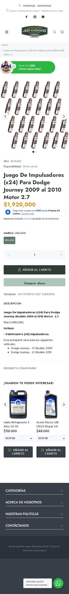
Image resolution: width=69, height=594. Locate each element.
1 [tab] (33, 152)
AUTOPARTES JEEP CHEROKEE (36, 294)
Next (63, 116)
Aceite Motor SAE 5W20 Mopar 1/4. (47, 424)
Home (5, 45)
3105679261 (29, 6)
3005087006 (44, 6)
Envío (27, 219)
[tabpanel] (34, 114)
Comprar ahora (34, 283)
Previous (5, 116)
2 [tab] (36, 152)
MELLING (9, 240)
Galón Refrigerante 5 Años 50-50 (16, 424)
